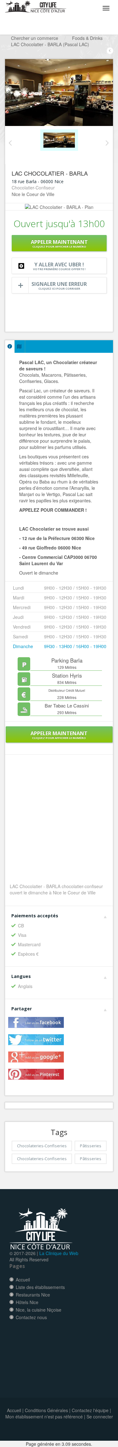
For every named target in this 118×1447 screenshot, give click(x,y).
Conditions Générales (46, 1410)
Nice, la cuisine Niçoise (38, 1310)
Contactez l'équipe (90, 1410)
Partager (21, 1009)
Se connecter (100, 1416)
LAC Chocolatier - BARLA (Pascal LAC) (50, 44)
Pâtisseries (90, 1146)
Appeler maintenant (59, 243)
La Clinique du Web (58, 1253)
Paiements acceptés (34, 916)
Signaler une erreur (59, 286)
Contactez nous (31, 1317)
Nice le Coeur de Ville (33, 194)
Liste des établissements (40, 1287)
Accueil (23, 1279)
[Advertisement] (64, 1347)
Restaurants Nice (33, 1294)
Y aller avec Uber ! (59, 266)
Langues (21, 976)
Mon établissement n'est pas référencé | (45, 1416)
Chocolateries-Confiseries (42, 1146)
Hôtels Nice (27, 1302)
